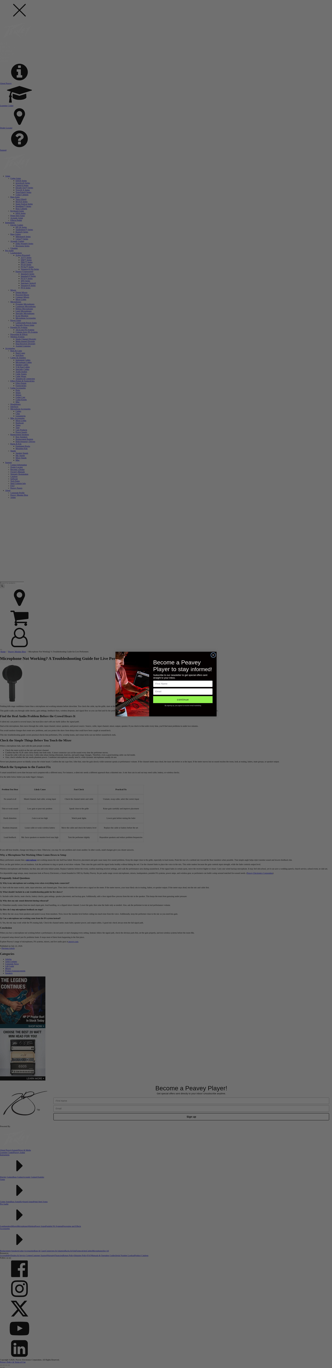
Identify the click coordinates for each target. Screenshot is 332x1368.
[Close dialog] (213, 655)
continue (183, 699)
